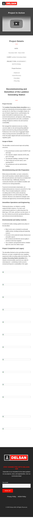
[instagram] (13, 502)
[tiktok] (21, 502)
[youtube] (19, 502)
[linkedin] (16, 502)
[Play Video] (16, 23)
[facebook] (11, 502)
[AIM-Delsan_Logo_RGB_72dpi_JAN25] (9, 2)
